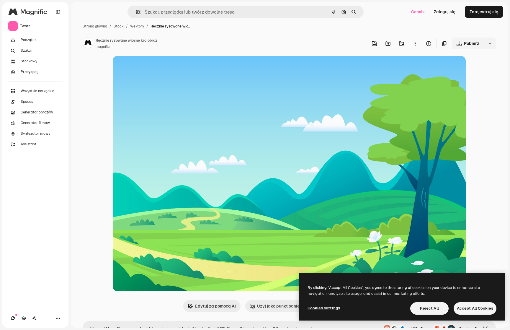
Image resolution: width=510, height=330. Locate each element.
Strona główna (95, 26)
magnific (103, 46)
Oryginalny (153, 67)
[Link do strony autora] (88, 44)
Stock (119, 26)
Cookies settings (324, 308)
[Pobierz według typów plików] (490, 43)
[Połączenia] (13, 318)
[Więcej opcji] (415, 43)
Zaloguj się (444, 11)
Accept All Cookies (475, 308)
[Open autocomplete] (136, 12)
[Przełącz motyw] (34, 318)
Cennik (418, 11)
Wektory (137, 26)
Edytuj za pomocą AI (215, 306)
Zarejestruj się (484, 11)
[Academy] (23, 318)
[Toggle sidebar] (58, 12)
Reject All (429, 308)
